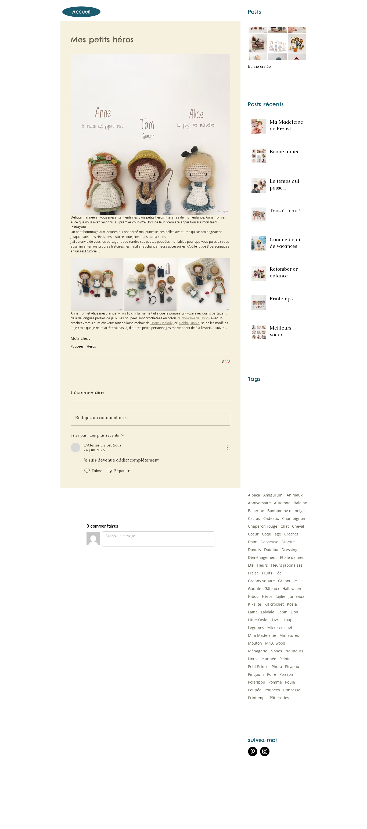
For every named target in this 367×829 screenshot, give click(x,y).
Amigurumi (273, 495)
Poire (271, 674)
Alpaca (254, 495)
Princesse (291, 690)
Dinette (288, 541)
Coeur (253, 534)
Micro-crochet (279, 627)
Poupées (77, 346)
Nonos (276, 651)
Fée (278, 573)
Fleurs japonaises (287, 565)
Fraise (253, 573)
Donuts (254, 549)
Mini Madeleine (262, 635)
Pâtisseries (279, 697)
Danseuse (269, 541)
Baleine (300, 503)
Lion (294, 612)
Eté (251, 565)
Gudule (254, 588)
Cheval (298, 526)
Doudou (271, 549)
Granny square (261, 580)
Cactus (254, 518)
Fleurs (262, 565)
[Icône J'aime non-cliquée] (87, 471)
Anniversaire (259, 503)
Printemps (257, 697)
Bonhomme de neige (286, 510)
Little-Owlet (258, 619)
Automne (282, 503)
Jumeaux (296, 596)
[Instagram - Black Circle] (264, 751)
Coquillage (271, 534)
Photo (277, 666)
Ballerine (256, 510)
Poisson (286, 674)
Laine (253, 612)
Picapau (292, 666)
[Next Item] (298, 43)
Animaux (295, 495)
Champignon (293, 518)
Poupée (254, 690)
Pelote (284, 658)
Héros (91, 346)
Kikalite (254, 604)
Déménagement (262, 557)
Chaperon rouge (262, 526)
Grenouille (287, 580)
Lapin (282, 612)
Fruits (267, 573)
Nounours (294, 651)
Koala (292, 604)
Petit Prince (258, 666)
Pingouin (256, 674)
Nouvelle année (262, 658)
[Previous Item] (256, 43)
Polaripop (256, 682)
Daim (252, 541)
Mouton (255, 643)
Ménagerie (257, 651)
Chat (284, 526)
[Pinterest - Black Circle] (252, 751)
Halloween (291, 588)
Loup (288, 619)
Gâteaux (271, 588)
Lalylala (267, 612)
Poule (290, 682)
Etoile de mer (292, 557)
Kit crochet (274, 604)
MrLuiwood (275, 643)
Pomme (275, 682)
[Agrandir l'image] (97, 284)
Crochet (291, 534)
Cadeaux (271, 518)
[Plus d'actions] (227, 447)
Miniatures (289, 635)
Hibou (253, 596)
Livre (276, 619)
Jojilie (280, 596)
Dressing (289, 549)
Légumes (256, 627)
